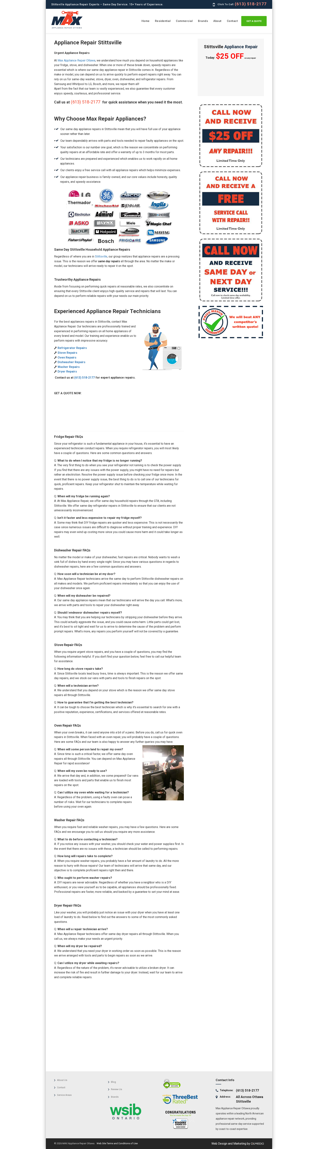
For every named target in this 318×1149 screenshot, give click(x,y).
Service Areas (64, 1095)
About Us (62, 1080)
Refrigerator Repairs (72, 348)
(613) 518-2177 (251, 4)
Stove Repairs (67, 352)
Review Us (116, 1089)
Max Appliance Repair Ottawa (76, 60)
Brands (203, 21)
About (217, 21)
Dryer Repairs (67, 371)
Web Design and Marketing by (231, 1143)
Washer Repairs (68, 367)
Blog (113, 1082)
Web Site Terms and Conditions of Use (117, 1143)
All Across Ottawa (249, 1097)
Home (146, 21)
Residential (163, 21)
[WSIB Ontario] (124, 1110)
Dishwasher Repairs (71, 362)
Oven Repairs (66, 357)
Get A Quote (254, 21)
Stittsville (101, 256)
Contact (232, 21)
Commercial (184, 21)
